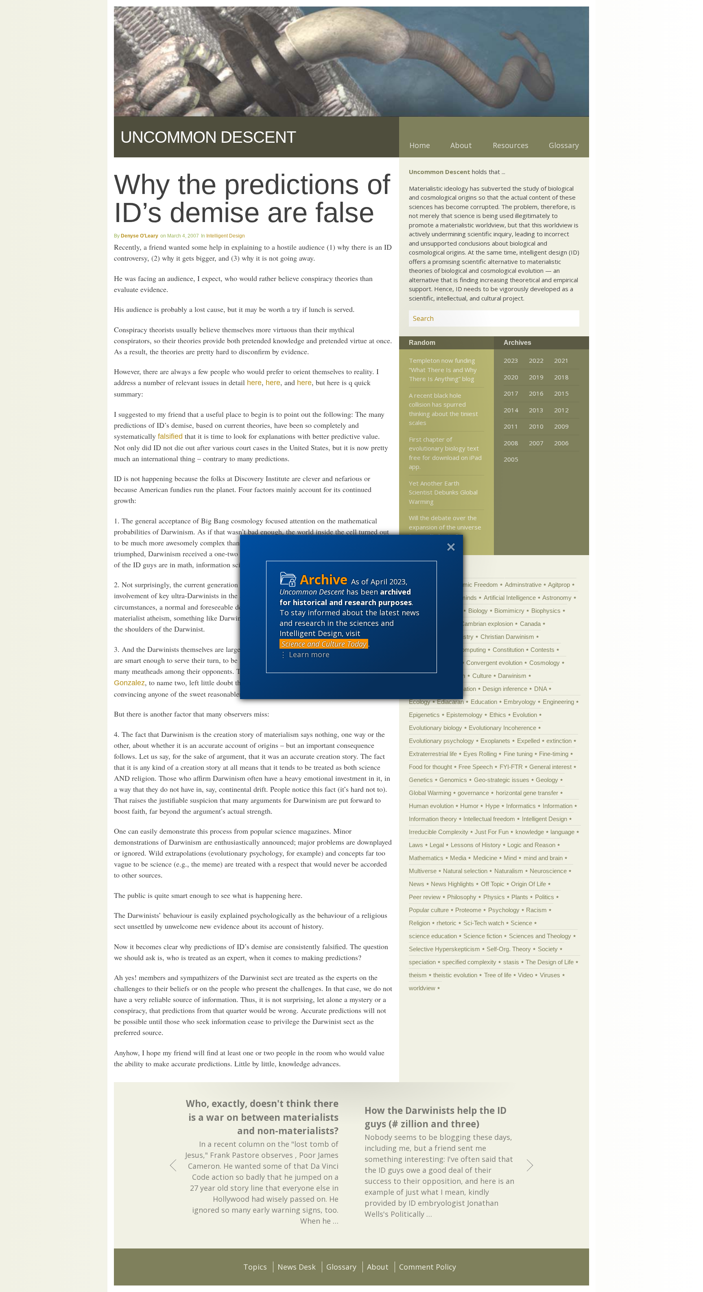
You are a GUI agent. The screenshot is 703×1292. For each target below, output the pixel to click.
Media (458, 857)
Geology (547, 779)
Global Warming (430, 792)
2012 (561, 410)
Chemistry (460, 636)
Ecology (419, 701)
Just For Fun (492, 831)
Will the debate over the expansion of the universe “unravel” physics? (445, 527)
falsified (170, 436)
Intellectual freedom (489, 818)
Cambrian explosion (486, 623)
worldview (422, 988)
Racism (536, 909)
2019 (536, 377)
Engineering (558, 701)
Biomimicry (509, 610)
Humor (469, 805)
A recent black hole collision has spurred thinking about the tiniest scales (443, 409)
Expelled (528, 740)
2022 (536, 360)
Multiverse (423, 870)
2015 (561, 393)
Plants (519, 896)
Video (525, 975)
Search (563, 318)
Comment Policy (427, 1267)
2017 (511, 393)
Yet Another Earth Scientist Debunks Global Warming (443, 492)
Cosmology (544, 662)
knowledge (529, 831)
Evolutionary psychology (441, 740)
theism (418, 975)
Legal (437, 844)
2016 (536, 393)
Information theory (433, 818)
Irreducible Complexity (438, 831)
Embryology (520, 701)
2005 (511, 459)
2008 (511, 443)
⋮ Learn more (304, 654)
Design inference (504, 688)
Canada (530, 623)
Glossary (564, 145)
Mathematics (426, 857)
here (254, 383)
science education (433, 936)
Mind (510, 857)
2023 (511, 360)
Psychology (504, 909)
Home (419, 145)
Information (557, 805)
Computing (471, 649)
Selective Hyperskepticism (444, 949)
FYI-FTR (511, 766)
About (461, 145)
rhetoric (446, 922)
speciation (422, 962)
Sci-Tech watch (483, 922)
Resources (510, 145)
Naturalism (508, 870)
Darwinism (512, 675)
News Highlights (452, 883)
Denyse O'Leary (139, 236)
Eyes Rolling (480, 753)
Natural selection (465, 870)
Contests (543, 649)
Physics (494, 896)
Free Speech (475, 766)
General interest (550, 766)
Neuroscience (548, 870)
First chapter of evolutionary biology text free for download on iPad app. (445, 453)
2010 (536, 426)
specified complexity (469, 962)
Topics (255, 1267)
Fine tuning (518, 753)
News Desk (296, 1267)
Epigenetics (424, 714)
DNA (540, 688)
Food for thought (430, 766)
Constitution (508, 649)
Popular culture (429, 909)
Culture (481, 675)
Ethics (497, 714)
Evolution (525, 714)
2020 (511, 377)
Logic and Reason (531, 844)
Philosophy (461, 896)
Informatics (521, 805)
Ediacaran (450, 701)
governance (473, 792)
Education (484, 701)
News (416, 883)
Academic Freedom (471, 584)
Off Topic (492, 883)
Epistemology (464, 714)
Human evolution (431, 805)
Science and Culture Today (324, 644)
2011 (511, 426)
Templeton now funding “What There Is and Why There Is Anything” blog (443, 369)
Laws (416, 844)
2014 (511, 410)
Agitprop (559, 584)
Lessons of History (476, 844)
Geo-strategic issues (501, 779)
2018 (561, 377)
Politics (544, 896)
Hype (492, 805)
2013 (536, 410)
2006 (561, 443)
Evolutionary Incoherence (502, 727)
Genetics (421, 779)
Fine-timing (553, 753)
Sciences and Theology (540, 936)
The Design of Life (550, 962)
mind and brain (543, 857)
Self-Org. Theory (509, 949)
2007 (536, 443)
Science (521, 922)
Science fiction (482, 936)
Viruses (550, 975)
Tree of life (497, 975)
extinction (559, 740)
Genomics (453, 779)
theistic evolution (455, 975)
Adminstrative (523, 584)
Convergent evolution (494, 662)
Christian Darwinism (507, 636)
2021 (561, 360)
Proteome (468, 909)
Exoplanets (495, 740)
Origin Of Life (528, 883)
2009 (561, 426)
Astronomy (557, 597)
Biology (478, 610)
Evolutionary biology (435, 727)
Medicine (485, 857)
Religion (419, 922)
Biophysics (546, 610)
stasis (511, 962)
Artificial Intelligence (510, 597)
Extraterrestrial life (433, 753)
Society (548, 949)
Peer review (425, 896)
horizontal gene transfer (527, 792)
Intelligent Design (225, 236)
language (562, 831)
